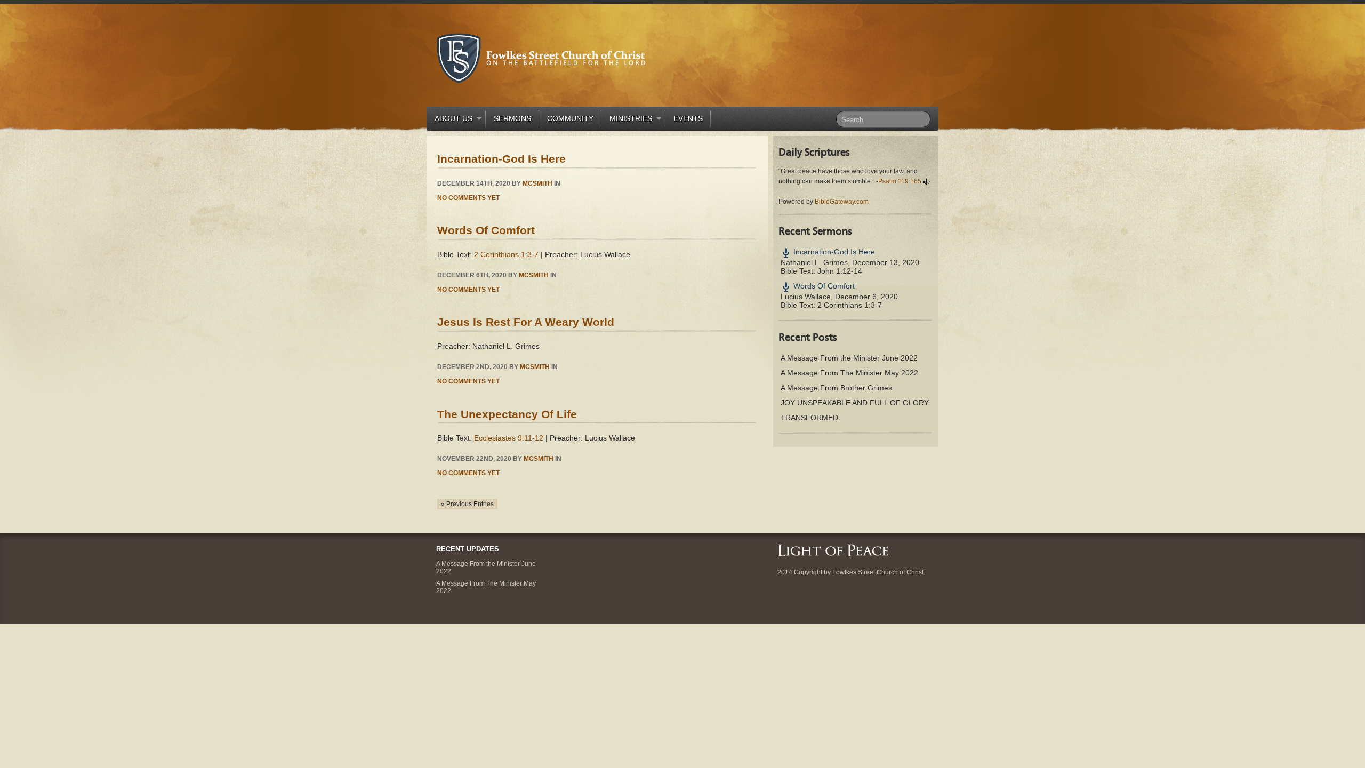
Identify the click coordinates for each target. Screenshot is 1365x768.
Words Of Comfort (486, 230)
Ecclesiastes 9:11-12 (508, 438)
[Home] (832, 549)
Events (688, 118)
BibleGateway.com (842, 201)
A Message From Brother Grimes (836, 387)
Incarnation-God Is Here (501, 159)
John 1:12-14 (839, 271)
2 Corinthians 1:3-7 (506, 254)
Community (570, 118)
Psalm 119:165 (899, 181)
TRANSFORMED (809, 417)
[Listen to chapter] (926, 181)
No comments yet (468, 198)
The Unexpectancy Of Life (507, 414)
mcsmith (537, 183)
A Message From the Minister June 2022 (849, 358)
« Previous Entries (467, 504)
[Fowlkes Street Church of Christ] (541, 57)
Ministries (626, 120)
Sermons (512, 118)
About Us (449, 120)
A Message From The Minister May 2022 (849, 373)
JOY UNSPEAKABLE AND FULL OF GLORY (855, 402)
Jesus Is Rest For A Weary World (525, 322)
